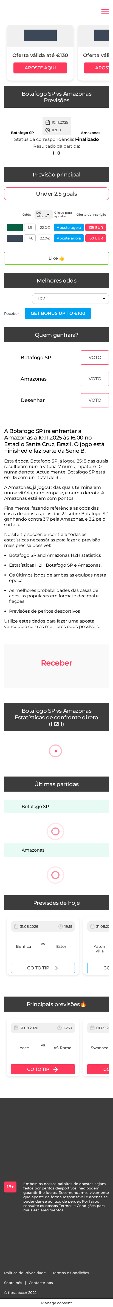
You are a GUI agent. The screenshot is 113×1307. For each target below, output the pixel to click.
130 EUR (95, 238)
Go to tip (38, 968)
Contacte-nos (41, 1282)
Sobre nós (13, 1282)
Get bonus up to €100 (58, 313)
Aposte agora (69, 227)
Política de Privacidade (25, 1273)
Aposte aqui (40, 67)
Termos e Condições (70, 1273)
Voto (95, 357)
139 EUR (96, 227)
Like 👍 (56, 258)
